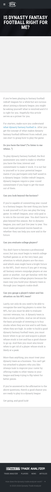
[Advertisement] (25, 64)
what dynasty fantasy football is (19, 127)
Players (24, 474)
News (33, 474)
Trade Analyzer (11, 474)
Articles (43, 474)
